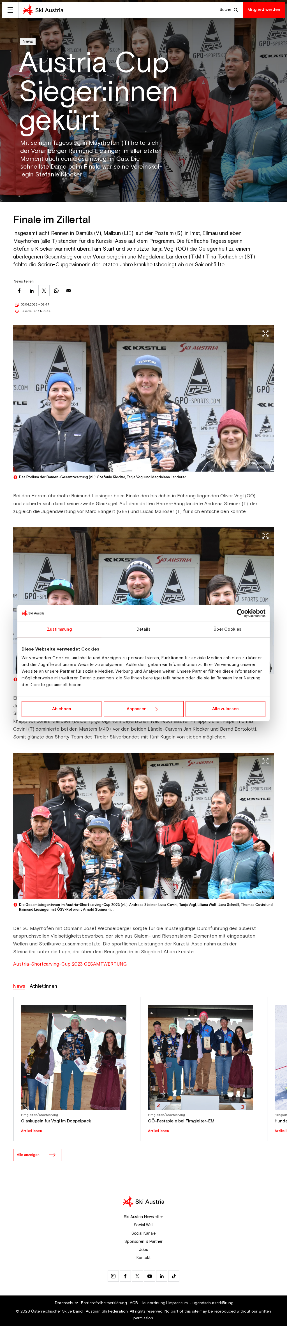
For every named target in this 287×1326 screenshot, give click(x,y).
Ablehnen (61, 709)
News (27, 42)
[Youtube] (149, 1276)
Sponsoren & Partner (143, 1241)
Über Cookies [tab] (227, 629)
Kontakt (143, 1257)
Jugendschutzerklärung (212, 1303)
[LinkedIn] (161, 1276)
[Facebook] (125, 1276)
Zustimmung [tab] (59, 629)
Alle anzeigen (28, 1155)
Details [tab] (143, 629)
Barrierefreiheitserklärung (104, 1303)
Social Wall (143, 1225)
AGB (134, 1303)
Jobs (143, 1249)
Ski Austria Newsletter (143, 1217)
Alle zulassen (225, 709)
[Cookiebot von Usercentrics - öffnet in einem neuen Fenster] (240, 613)
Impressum (178, 1303)
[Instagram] (113, 1276)
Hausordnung (153, 1303)
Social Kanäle (143, 1233)
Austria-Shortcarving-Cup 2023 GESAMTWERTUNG (70, 964)
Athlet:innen (43, 986)
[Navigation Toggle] (10, 10)
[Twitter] (137, 1276)
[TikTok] (173, 1276)
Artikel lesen (31, 1131)
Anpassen (137, 709)
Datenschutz (66, 1303)
